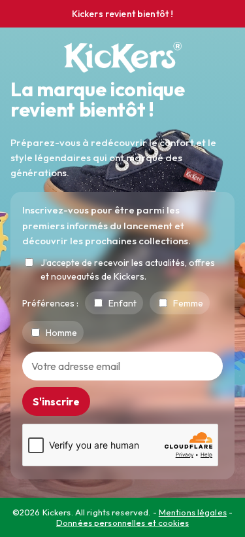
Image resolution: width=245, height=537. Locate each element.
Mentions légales (193, 512)
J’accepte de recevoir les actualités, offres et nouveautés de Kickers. (128, 269)
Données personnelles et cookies (122, 522)
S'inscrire (56, 401)
